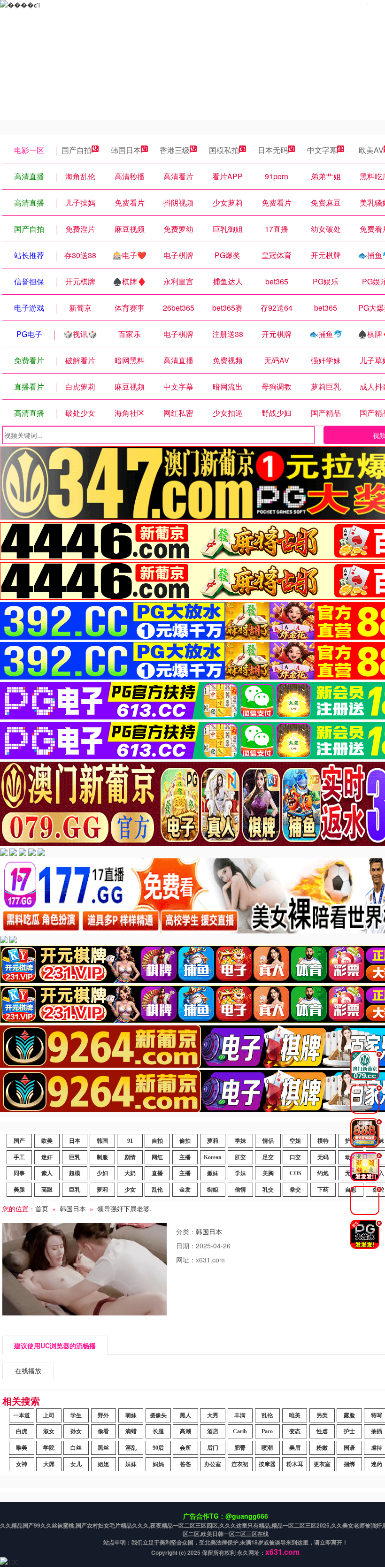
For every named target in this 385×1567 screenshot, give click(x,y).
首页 (41, 1208)
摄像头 (158, 1415)
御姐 (212, 1189)
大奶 (130, 1173)
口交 (295, 1157)
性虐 (322, 1431)
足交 (268, 1157)
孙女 (76, 1431)
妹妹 (131, 1464)
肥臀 (240, 1448)
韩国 (102, 1141)
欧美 (47, 1141)
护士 (349, 1431)
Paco (267, 1431)
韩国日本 (126, 150)
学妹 (240, 1141)
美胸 (268, 1173)
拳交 (295, 1189)
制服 (102, 1157)
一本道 (21, 1415)
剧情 (130, 1157)
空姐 (295, 1141)
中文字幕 (322, 150)
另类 (322, 1415)
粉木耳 (294, 1464)
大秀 (212, 1415)
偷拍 (185, 1141)
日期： (186, 1245)
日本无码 (273, 150)
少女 (130, 1189)
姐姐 (103, 1464)
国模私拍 (224, 150)
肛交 (240, 1157)
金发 (185, 1189)
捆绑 (349, 1464)
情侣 (268, 1141)
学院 (48, 1448)
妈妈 (158, 1464)
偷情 (240, 1189)
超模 (74, 1173)
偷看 (103, 1431)
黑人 (185, 1415)
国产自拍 (77, 150)
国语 (349, 1448)
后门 (212, 1448)
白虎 (21, 1431)
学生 (76, 1415)
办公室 (212, 1464)
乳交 (268, 1189)
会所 (185, 1448)
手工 (19, 1157)
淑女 (48, 1431)
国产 (19, 1141)
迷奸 (47, 1157)
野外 (103, 1415)
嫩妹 (212, 1173)
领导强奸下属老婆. (124, 1208)
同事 (19, 1173)
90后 (158, 1448)
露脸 (349, 1415)
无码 (323, 1157)
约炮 (323, 1173)
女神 (21, 1464)
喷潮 (267, 1448)
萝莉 (212, 1141)
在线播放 (28, 1370)
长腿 (158, 1431)
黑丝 (103, 1448)
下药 (323, 1189)
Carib (240, 1431)
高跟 (47, 1189)
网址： (186, 1259)
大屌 (48, 1464)
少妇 (102, 1173)
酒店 (212, 1431)
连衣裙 (239, 1464)
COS (295, 1173)
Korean (213, 1157)
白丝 (76, 1448)
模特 (323, 1141)
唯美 (294, 1415)
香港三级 (175, 150)
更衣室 (322, 1464)
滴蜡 (131, 1431)
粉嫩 (322, 1448)
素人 (47, 1173)
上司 (48, 1415)
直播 (157, 1173)
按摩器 (267, 1464)
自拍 (157, 1141)
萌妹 (131, 1415)
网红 (157, 1157)
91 (130, 1141)
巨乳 (74, 1157)
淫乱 (131, 1448)
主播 (185, 1157)
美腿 (19, 1189)
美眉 (294, 1448)
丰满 (240, 1415)
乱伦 (157, 1189)
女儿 (76, 1464)
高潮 (185, 1431)
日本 (74, 1141)
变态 (294, 1431)
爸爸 (185, 1464)
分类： (186, 1231)
